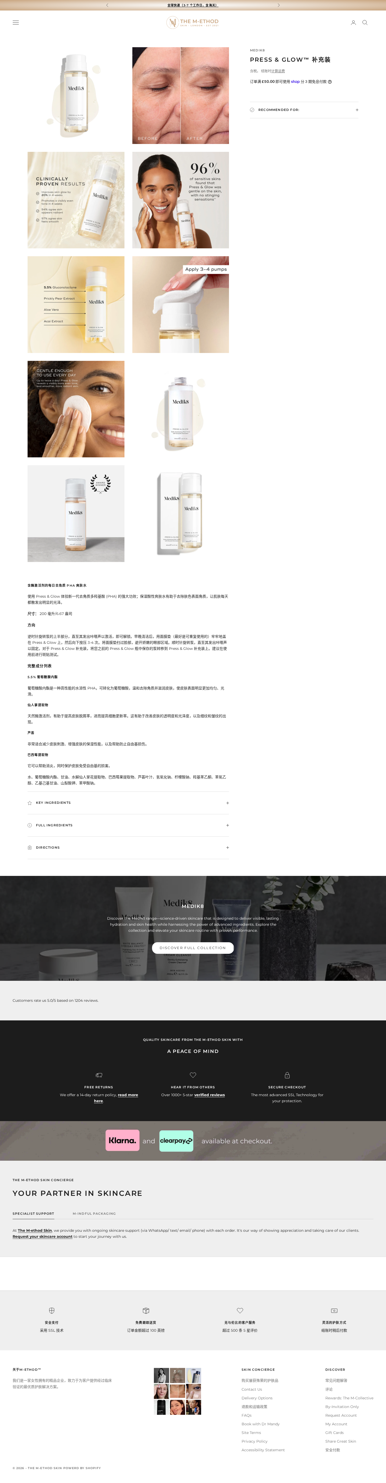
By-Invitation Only (342, 1406)
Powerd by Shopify (82, 1468)
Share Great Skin (340, 1441)
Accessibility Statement (263, 1450)
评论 (329, 1389)
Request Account (341, 1415)
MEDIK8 (257, 50)
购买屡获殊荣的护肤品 (260, 1380)
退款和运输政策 (254, 1406)
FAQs (247, 1415)
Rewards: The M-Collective (349, 1398)
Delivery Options (257, 1398)
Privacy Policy (255, 1441)
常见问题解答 (336, 1380)
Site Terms (251, 1432)
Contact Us (252, 1389)
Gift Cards (334, 1432)
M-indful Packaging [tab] (94, 1214)
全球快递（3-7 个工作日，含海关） (193, 5)
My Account (336, 1424)
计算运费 (278, 71)
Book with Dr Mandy (261, 1424)
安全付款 (332, 1450)
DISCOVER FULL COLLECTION (193, 948)
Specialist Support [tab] (33, 1214)
